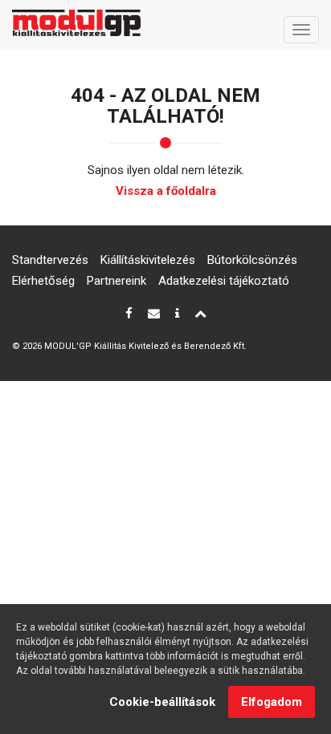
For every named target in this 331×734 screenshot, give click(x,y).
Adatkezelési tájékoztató (223, 281)
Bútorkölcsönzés (252, 260)
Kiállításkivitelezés (147, 260)
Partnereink (116, 281)
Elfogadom (271, 702)
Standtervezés (50, 260)
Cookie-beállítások (162, 702)
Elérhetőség (43, 281)
